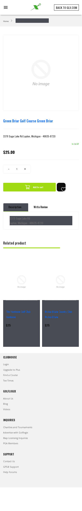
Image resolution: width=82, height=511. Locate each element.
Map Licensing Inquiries (15, 438)
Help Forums (10, 472)
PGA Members (10, 443)
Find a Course (10, 375)
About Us (8, 398)
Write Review (41, 207)
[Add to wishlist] (61, 187)
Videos (6, 409)
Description (14, 207)
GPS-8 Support (11, 466)
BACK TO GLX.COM (66, 7)
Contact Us (9, 461)
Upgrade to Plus (11, 369)
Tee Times (8, 380)
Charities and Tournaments (17, 427)
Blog (5, 403)
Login (6, 364)
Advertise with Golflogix (15, 432)
